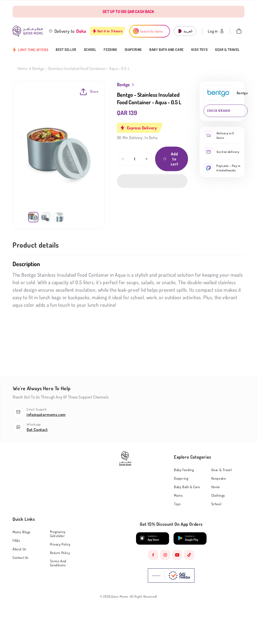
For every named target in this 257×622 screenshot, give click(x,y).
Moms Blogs (22, 532)
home (215, 487)
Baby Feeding (184, 470)
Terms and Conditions (58, 563)
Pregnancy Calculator (58, 534)
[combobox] (149, 31)
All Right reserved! (143, 596)
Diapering (133, 50)
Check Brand (218, 111)
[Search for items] (136, 31)
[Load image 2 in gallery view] (46, 217)
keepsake (218, 478)
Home (22, 68)
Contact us (21, 557)
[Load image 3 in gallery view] (59, 217)
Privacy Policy (60, 544)
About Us (19, 549)
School (90, 50)
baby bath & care (187, 487)
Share (94, 91)
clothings (218, 495)
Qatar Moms (119, 596)
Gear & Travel (227, 50)
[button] (152, 181)
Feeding (110, 50)
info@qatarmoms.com (46, 414)
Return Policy (60, 553)
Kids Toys (199, 50)
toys (177, 504)
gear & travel (221, 470)
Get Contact (37, 429)
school (216, 504)
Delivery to (64, 31)
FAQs (16, 540)
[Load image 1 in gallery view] (33, 217)
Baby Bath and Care (166, 50)
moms (178, 495)
